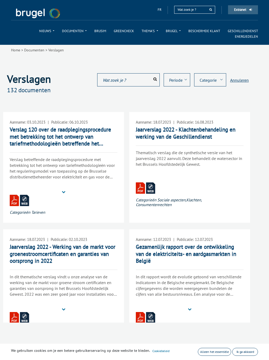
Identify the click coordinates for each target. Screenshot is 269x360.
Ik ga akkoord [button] (245, 352)
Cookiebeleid (160, 351)
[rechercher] (210, 9)
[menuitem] (46, 31)
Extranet (240, 9)
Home (15, 50)
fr (160, 9)
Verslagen (56, 50)
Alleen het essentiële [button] (214, 352)
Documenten (34, 50)
